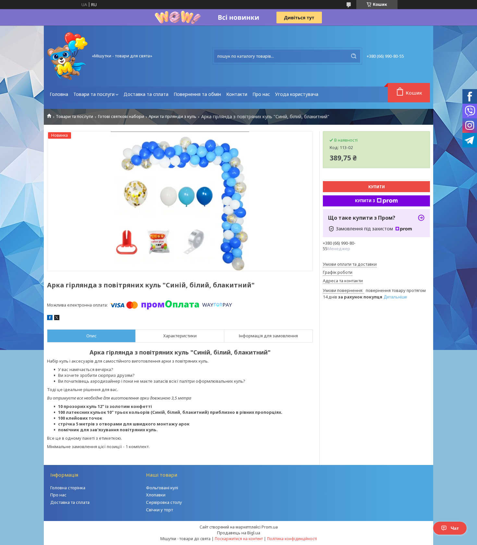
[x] (56, 318)
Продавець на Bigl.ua (238, 533)
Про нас (261, 94)
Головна (59, 94)
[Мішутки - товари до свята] (67, 56)
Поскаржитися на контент (239, 538)
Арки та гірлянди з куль (172, 116)
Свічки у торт (159, 510)
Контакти (236, 94)
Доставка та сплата (146, 94)
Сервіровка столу (164, 502)
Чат (455, 528)
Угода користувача (296, 94)
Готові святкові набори (121, 116)
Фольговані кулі (162, 488)
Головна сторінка (67, 488)
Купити (376, 187)
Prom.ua (270, 527)
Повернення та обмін (197, 94)
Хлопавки (155, 495)
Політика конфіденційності (292, 538)
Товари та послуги (94, 94)
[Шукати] (353, 56)
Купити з (365, 200)
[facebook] (50, 318)
